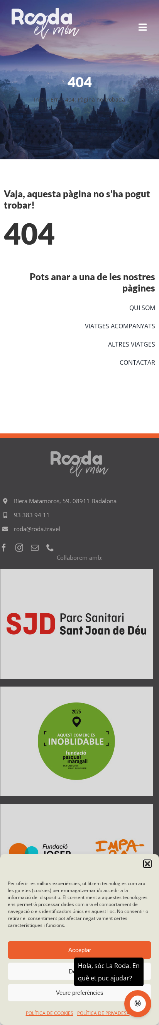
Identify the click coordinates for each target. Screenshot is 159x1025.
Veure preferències (79, 992)
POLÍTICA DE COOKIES (49, 1013)
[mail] (35, 548)
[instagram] (19, 548)
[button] (147, 864)
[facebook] (4, 548)
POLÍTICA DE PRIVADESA (103, 1013)
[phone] (50, 548)
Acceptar (79, 950)
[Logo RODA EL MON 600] (46, 11)
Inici (39, 99)
